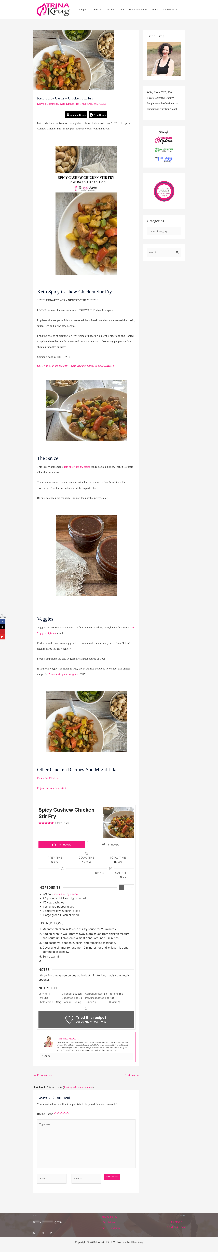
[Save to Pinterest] (2, 631)
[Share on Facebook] (2, 621)
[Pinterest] (46, 1056)
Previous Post (43, 1075)
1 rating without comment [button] (78, 1087)
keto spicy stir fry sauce (76, 466)
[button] (87, 9)
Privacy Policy (109, 1216)
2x (126, 887)
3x (131, 887)
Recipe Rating (45, 1113)
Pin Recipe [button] (112, 844)
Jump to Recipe (78, 114)
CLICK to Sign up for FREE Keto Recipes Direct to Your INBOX (75, 365)
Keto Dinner (67, 103)
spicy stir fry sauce (65, 894)
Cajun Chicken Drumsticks (52, 788)
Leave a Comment (47, 103)
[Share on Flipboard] (2, 636)
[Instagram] (49, 1056)
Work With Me (176, 1227)
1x (122, 887)
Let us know (84, 1021)
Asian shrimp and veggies (63, 674)
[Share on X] (2, 626)
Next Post (132, 1075)
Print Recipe (99, 114)
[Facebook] (42, 1056)
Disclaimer (109, 1222)
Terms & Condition (109, 1227)
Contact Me (178, 1222)
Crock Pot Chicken (47, 778)
